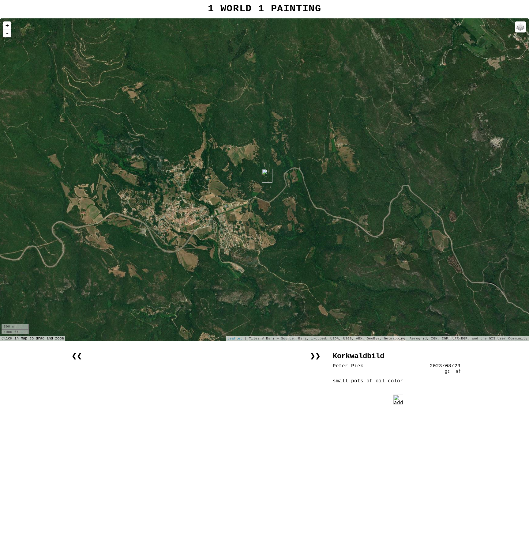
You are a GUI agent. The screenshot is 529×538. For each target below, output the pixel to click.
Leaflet (234, 338)
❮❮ (77, 356)
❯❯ (315, 356)
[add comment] (398, 399)
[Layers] (520, 26)
